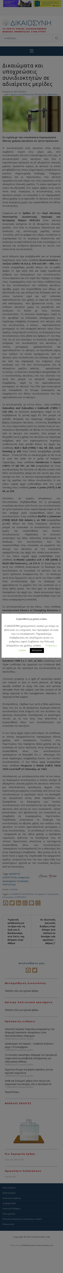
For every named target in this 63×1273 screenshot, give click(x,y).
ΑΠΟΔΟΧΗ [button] (37, 650)
